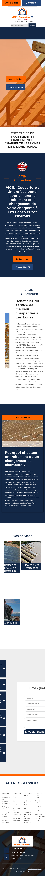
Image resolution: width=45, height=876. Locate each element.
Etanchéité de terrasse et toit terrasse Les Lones (6, 798)
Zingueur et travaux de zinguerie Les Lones (17, 801)
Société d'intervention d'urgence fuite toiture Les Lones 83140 (39, 806)
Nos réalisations (16, 79)
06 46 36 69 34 (33, 3)
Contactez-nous (16, 87)
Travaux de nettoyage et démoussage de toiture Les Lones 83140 (28, 804)
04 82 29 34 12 (12, 3)
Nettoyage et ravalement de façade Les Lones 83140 (6, 812)
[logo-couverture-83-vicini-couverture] (22, 12)
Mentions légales (35, 869)
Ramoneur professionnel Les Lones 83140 (39, 817)
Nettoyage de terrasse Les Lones (17, 811)
